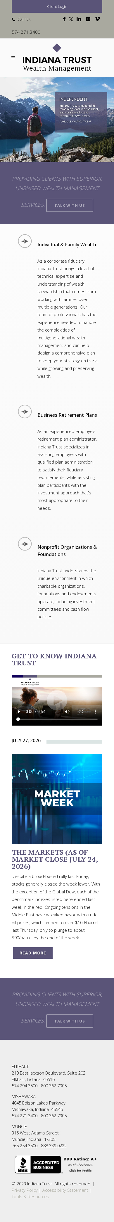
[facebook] (65, 19)
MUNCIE (19, 1126)
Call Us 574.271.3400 (26, 25)
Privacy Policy (25, 1190)
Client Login (57, 6)
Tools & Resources (30, 1196)
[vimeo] (98, 19)
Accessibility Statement (65, 1190)
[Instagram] (89, 19)
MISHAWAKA (24, 1096)
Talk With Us (69, 205)
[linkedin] (80, 19)
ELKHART (20, 1066)
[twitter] (72, 19)
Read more (33, 953)
